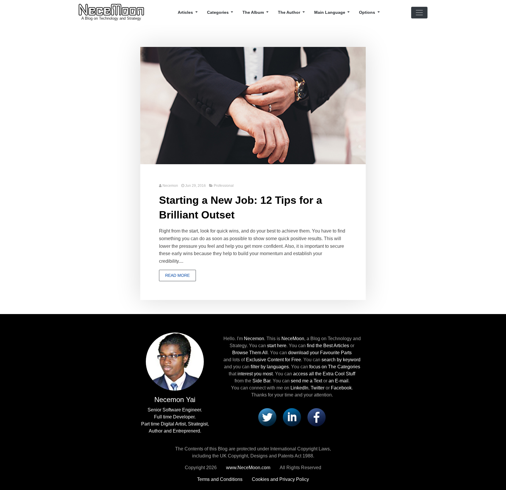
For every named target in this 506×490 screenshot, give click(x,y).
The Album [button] (253, 12)
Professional (224, 186)
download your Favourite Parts (320, 352)
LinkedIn (299, 387)
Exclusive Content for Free (273, 359)
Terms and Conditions (219, 479)
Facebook (341, 387)
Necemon (170, 186)
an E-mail (338, 380)
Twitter (317, 387)
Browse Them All (250, 352)
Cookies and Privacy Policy (280, 479)
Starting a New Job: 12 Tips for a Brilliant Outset (240, 207)
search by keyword (341, 359)
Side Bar (261, 380)
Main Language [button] (330, 12)
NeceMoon (292, 338)
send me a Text (306, 380)
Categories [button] (218, 12)
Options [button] (367, 12)
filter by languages (270, 366)
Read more (177, 275)
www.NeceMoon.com (248, 467)
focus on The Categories (334, 366)
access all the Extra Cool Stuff (324, 373)
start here (276, 345)
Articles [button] (186, 12)
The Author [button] (289, 12)
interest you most (255, 373)
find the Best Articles (328, 345)
